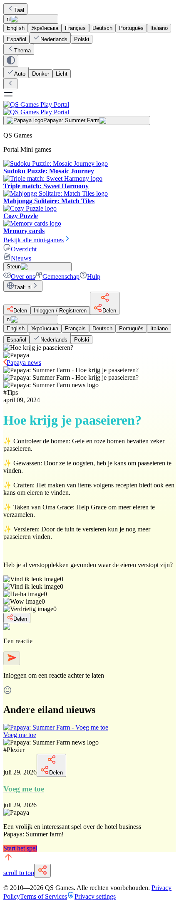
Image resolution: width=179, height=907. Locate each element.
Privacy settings (95, 896)
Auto (19, 74)
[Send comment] (11, 658)
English (16, 28)
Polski (81, 39)
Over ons (23, 276)
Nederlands (53, 39)
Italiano (159, 28)
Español (16, 39)
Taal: (23, 287)
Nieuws (21, 258)
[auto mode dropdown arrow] (10, 61)
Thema (22, 50)
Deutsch (102, 28)
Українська (44, 28)
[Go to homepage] (89, 108)
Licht (61, 74)
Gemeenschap (61, 276)
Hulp (93, 276)
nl (9, 19)
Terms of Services (43, 896)
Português (131, 28)
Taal (19, 10)
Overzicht (24, 249)
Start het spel (20, 848)
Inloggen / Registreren (60, 310)
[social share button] (42, 871)
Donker (40, 74)
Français (75, 28)
